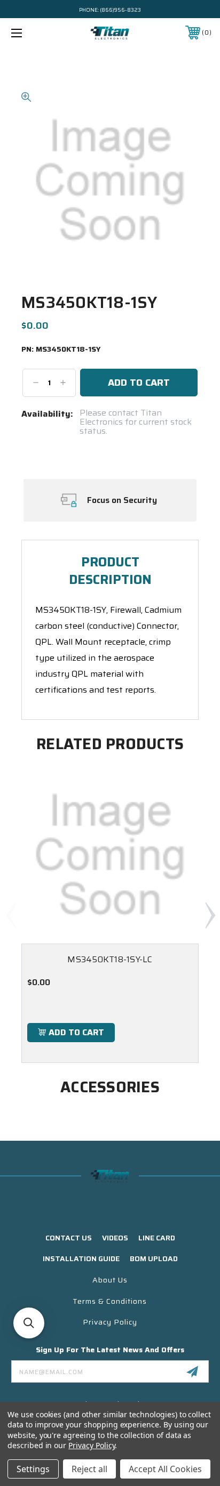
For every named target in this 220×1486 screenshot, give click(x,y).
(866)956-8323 (120, 10)
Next (210, 915)
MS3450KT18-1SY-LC (109, 959)
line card (156, 1238)
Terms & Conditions (110, 1301)
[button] (28, 1323)
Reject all (89, 1469)
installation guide (81, 1258)
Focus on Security (122, 500)
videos (115, 1238)
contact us (68, 1238)
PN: (61, 349)
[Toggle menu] (31, 32)
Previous (10, 915)
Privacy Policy (110, 1322)
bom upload (154, 1258)
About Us (110, 1280)
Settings (33, 1469)
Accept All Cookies (165, 1469)
